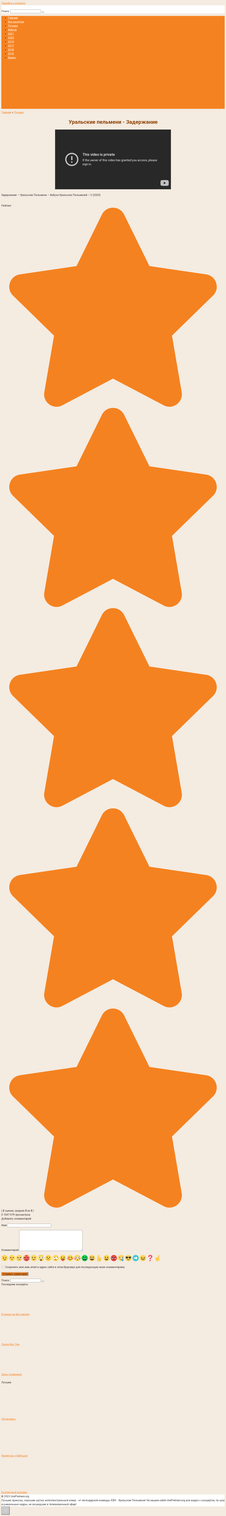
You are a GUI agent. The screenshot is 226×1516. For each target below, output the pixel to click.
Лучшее (13, 25)
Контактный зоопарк (14, 1492)
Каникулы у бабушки (14, 1455)
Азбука (12, 29)
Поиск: (5, 11)
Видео (12, 57)
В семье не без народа (15, 1314)
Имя (4, 1225)
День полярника (11, 1374)
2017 (11, 45)
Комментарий (10, 1250)
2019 (11, 41)
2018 (11, 49)
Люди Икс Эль (10, 1344)
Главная (13, 17)
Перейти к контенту (13, 3)
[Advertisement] (113, 85)
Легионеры (8, 1419)
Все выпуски (16, 21)
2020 (11, 37)
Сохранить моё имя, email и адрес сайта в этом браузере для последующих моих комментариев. (65, 1267)
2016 (11, 53)
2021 (11, 33)
